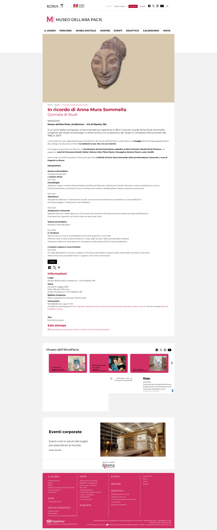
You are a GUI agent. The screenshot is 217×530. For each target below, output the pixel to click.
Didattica (132, 30)
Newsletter (52, 492)
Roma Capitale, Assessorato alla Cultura (88, 306)
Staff (50, 485)
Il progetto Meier (55, 502)
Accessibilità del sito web (155, 525)
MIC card (83, 488)
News (145, 479)
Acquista (133, 6)
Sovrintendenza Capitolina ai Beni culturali (126, 306)
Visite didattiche (86, 490)
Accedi (142, 6)
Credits (142, 525)
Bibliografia (53, 513)
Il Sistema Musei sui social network (99, 367)
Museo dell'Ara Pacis (79, 19)
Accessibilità (85, 497)
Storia (50, 483)
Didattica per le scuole (120, 494)
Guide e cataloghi (87, 495)
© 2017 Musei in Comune (96, 525)
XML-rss (168, 525)
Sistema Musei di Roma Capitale (61, 488)
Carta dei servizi (54, 490)
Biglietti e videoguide (88, 483)
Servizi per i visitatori (88, 485)
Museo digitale (86, 30)
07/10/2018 (157, 386)
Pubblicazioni (53, 511)
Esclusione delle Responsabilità (126, 525)
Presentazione (54, 481)
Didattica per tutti (118, 497)
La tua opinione (86, 499)
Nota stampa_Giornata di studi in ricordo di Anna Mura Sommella (79, 329)
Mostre (105, 30)
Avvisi (145, 481)
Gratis (52, 262)
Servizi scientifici (59, 508)
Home (50, 105)
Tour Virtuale (138, 369)
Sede (51, 498)
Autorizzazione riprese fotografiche (62, 516)
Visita (167, 30)
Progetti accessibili (119, 505)
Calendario (151, 30)
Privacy (111, 525)
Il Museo (50, 30)
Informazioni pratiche (88, 481)
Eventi (118, 30)
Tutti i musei (119, 6)
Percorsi (66, 30)
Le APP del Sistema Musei (57, 368)
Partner (146, 484)
